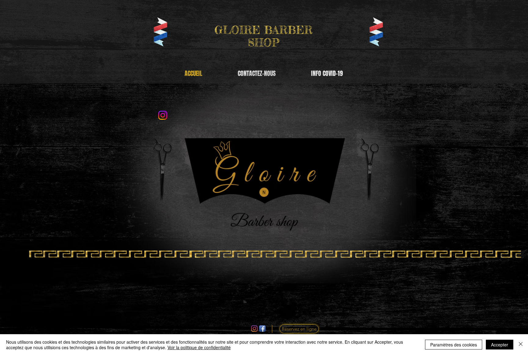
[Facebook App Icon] (262, 328)
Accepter (499, 345)
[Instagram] (254, 328)
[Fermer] (520, 344)
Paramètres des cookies (453, 345)
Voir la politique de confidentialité (199, 347)
